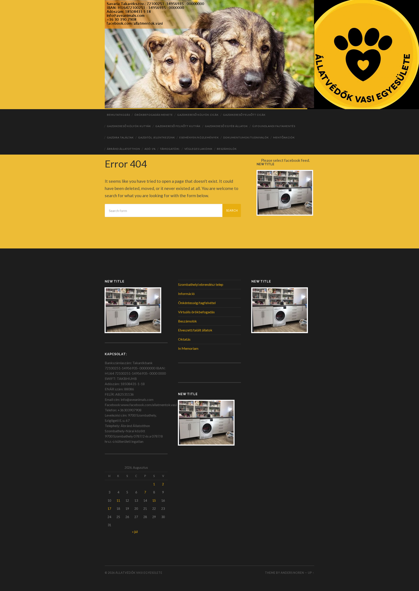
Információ (186, 293)
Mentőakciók (284, 137)
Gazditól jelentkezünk (156, 137)
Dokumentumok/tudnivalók (246, 137)
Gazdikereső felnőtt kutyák (178, 126)
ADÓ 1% (150, 148)
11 (118, 500)
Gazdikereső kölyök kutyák (129, 126)
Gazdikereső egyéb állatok (226, 126)
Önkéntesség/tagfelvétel (197, 303)
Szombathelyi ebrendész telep (200, 284)
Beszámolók (227, 148)
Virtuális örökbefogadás (196, 312)
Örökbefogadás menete (153, 114)
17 (109, 508)
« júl (135, 531)
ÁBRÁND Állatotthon (123, 148)
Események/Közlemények (199, 137)
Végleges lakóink (198, 148)
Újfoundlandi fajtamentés (273, 126)
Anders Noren (292, 572)
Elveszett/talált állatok (195, 330)
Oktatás (184, 339)
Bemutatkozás (118, 114)
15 (154, 500)
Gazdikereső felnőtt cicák (244, 114)
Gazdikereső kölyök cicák (198, 114)
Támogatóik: (170, 148)
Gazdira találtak (120, 137)
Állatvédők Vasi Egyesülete (138, 572)
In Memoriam (188, 348)
